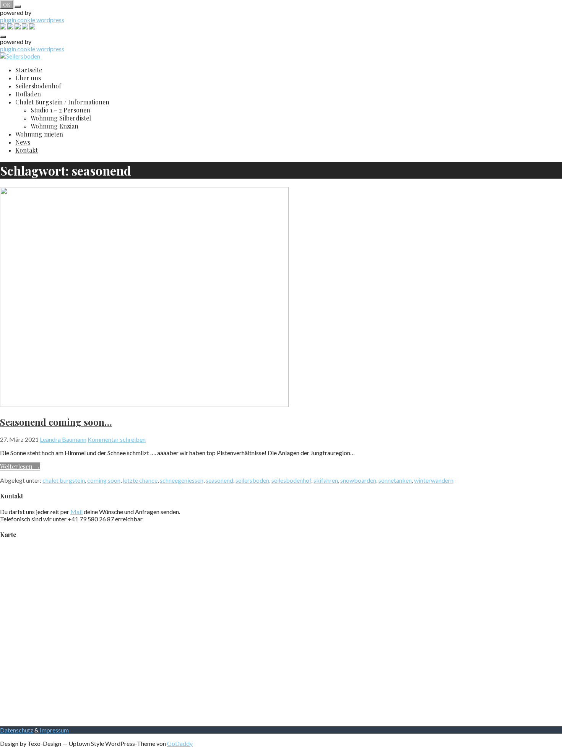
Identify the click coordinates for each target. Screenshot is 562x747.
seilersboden (252, 480)
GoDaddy (180, 743)
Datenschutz (16, 730)
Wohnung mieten (39, 134)
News (22, 142)
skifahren (325, 480)
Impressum (54, 730)
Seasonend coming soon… (56, 422)
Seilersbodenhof (38, 86)
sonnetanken (395, 480)
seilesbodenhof (291, 480)
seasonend (219, 480)
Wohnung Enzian (54, 126)
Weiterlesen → (20, 466)
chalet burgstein (63, 480)
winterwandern (433, 480)
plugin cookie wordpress (32, 19)
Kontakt (26, 150)
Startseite (28, 70)
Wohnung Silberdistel (61, 118)
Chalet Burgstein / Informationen (62, 102)
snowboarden (358, 480)
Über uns (28, 78)
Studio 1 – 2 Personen (60, 110)
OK (6, 4)
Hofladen (28, 94)
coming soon (103, 480)
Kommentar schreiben (117, 439)
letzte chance (140, 480)
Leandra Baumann (63, 439)
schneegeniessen (181, 480)
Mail (76, 511)
